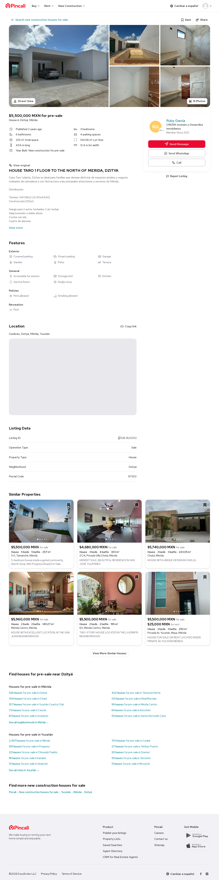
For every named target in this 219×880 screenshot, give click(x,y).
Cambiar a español (186, 6)
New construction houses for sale (38, 792)
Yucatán (66, 792)
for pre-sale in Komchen (131, 710)
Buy (34, 6)
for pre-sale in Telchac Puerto (135, 746)
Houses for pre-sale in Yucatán (31, 734)
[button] (208, 6)
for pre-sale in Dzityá (28, 693)
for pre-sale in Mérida (29, 740)
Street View (25, 101)
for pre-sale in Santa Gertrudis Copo (139, 716)
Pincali (12, 792)
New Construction (70, 6)
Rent (47, 6)
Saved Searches (112, 845)
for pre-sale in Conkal (131, 740)
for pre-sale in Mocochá (131, 763)
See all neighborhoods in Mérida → (29, 722)
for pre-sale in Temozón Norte (136, 693)
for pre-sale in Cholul (28, 698)
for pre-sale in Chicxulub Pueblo (33, 752)
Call (178, 162)
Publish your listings (114, 833)
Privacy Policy (49, 873)
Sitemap (159, 845)
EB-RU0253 (129, 438)
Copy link (131, 326)
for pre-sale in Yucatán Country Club (36, 704)
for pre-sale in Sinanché (28, 763)
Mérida (77, 792)
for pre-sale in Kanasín (27, 758)
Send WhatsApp (179, 153)
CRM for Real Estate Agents (120, 857)
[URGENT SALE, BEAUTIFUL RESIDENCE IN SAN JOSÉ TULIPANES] (109, 521)
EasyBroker (24, 874)
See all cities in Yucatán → (24, 770)
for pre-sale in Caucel (27, 710)
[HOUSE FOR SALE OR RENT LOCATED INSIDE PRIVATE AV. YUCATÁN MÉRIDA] (177, 593)
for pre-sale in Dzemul (131, 752)
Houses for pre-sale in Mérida (30, 687)
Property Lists (111, 839)
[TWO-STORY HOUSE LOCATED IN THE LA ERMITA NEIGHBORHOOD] (109, 593)
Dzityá (88, 792)
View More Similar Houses (109, 653)
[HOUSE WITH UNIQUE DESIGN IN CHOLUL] (177, 521)
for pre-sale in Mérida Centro (134, 704)
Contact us (161, 839)
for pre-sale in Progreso (29, 746)
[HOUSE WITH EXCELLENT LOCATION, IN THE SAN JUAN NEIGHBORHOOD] (41, 593)
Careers (159, 833)
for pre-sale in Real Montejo (134, 698)
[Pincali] (19, 827)
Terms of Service (72, 873)
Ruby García (175, 121)
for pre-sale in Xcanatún (28, 716)
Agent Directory (112, 851)
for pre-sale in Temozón (131, 758)
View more (16, 228)
